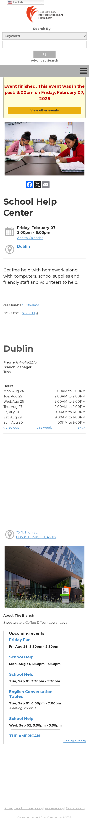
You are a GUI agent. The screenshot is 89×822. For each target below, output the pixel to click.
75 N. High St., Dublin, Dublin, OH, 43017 (36, 534)
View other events (44, 110)
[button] (83, 71)
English (17, 2)
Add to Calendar (30, 238)
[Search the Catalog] (44, 54)
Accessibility (54, 808)
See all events (74, 741)
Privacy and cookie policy (24, 808)
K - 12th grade (30, 305)
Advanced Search (44, 60)
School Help (29, 313)
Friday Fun (20, 639)
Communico (75, 808)
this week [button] (44, 427)
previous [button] (12, 427)
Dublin (23, 246)
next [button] (80, 427)
